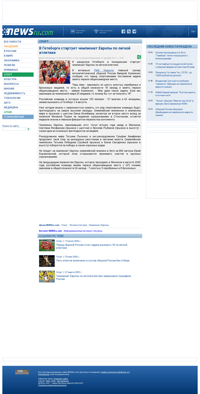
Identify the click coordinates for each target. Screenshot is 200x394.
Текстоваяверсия (80, 31)
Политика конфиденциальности (52, 385)
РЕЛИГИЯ (9, 65)
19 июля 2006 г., (73, 241)
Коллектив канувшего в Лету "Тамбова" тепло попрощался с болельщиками (171, 55)
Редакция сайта (61, 379)
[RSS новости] (129, 31)
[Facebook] (123, 31)
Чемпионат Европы (99, 225)
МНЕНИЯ (9, 88)
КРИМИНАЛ (11, 69)
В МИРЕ (8, 55)
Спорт (44, 41)
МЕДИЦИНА (11, 107)
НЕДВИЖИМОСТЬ (14, 93)
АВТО (7, 102)
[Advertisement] (100, 12)
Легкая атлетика (78, 225)
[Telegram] (134, 31)
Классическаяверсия (106, 31)
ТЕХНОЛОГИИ (12, 98)
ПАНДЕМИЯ (11, 46)
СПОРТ (8, 74)
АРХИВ (8, 112)
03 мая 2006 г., (72, 256)
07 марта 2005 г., (73, 272)
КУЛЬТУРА (10, 79)
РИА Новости (104, 70)
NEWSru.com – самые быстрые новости (56, 383)
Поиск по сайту (10, 126)
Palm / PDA (50, 381)
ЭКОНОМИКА (12, 60)
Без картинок (63, 381)
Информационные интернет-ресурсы (83, 231)
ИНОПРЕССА (11, 83)
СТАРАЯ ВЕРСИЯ (14, 116)
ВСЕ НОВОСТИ (12, 41)
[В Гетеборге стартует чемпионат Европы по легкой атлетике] (54, 72)
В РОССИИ (10, 51)
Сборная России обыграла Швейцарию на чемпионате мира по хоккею (174, 112)
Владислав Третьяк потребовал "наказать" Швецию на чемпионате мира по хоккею (173, 84)
